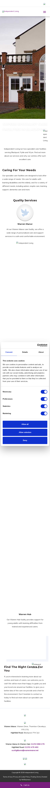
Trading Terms (36, 777)
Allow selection (25, 432)
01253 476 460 (31, 747)
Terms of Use (7, 777)
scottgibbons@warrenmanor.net (25, 750)
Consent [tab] (8, 352)
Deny (25, 440)
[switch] (44, 399)
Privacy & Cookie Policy (21, 777)
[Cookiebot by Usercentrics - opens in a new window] (37, 345)
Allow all (25, 424)
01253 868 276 (38, 744)
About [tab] (41, 352)
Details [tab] (25, 352)
